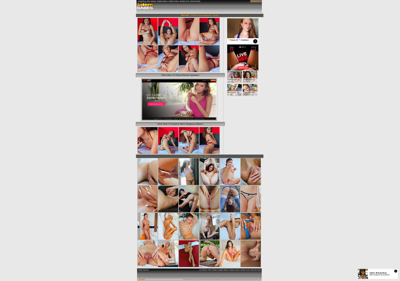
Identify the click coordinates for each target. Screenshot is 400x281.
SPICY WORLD (213, 270)
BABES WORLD (223, 270)
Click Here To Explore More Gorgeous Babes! (180, 124)
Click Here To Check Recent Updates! (180, 75)
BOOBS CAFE (245, 270)
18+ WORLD (203, 270)
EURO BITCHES (255, 270)
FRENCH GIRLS (234, 270)
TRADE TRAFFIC (143, 270)
